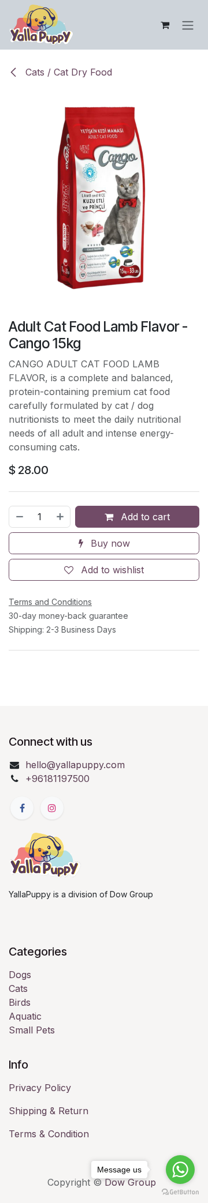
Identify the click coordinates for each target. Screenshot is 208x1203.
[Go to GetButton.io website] (180, 1191)
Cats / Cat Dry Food (67, 72)
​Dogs (20, 974)
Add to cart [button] (144, 516)
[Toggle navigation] (187, 25)
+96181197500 (57, 778)
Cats (18, 988)
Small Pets (32, 1030)
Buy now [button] (109, 543)
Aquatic (25, 1016)
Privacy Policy (40, 1087)
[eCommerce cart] (164, 24)
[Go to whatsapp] (180, 1169)
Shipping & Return (48, 1110)
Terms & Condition (49, 1134)
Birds (20, 1002)
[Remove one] (19, 516)
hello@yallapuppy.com (75, 764)
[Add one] (60, 516)
